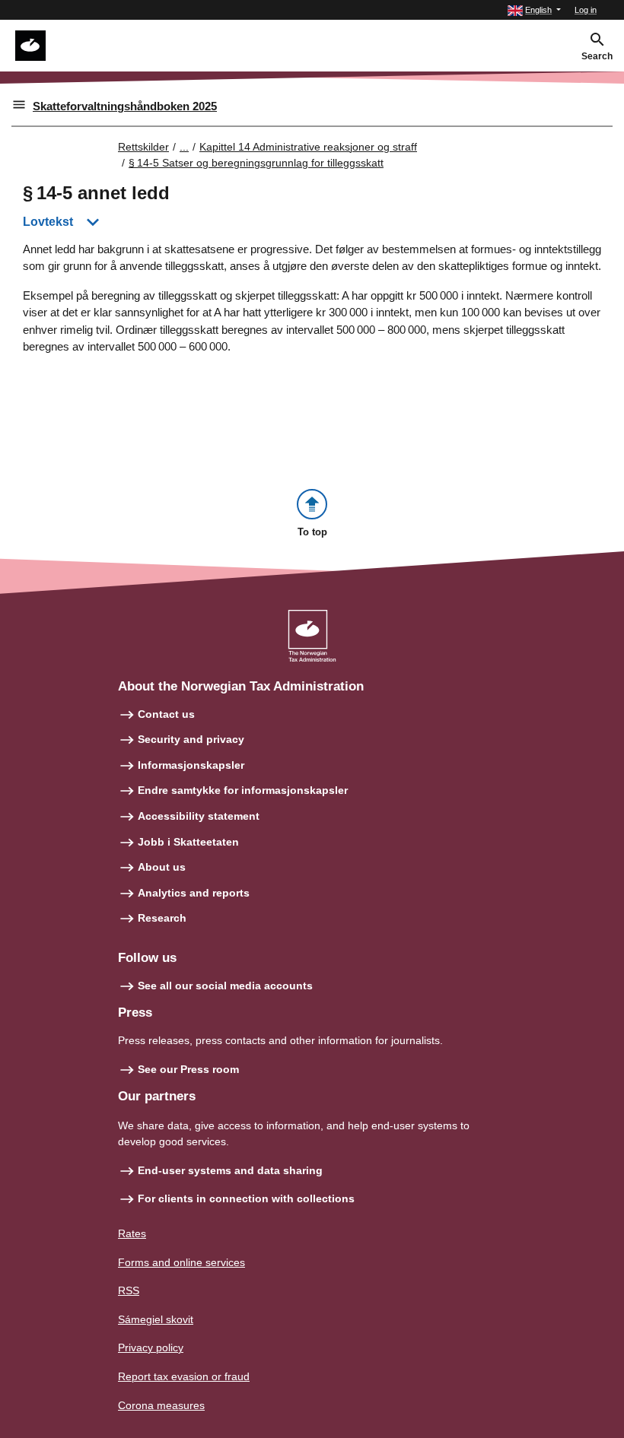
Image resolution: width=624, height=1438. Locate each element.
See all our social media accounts (225, 985)
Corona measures (161, 1405)
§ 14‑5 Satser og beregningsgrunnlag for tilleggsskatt (256, 163)
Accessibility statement (198, 816)
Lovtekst (48, 221)
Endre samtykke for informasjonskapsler (243, 790)
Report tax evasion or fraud (184, 1376)
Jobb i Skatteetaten (188, 842)
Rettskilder (143, 147)
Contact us (166, 714)
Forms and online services (181, 1262)
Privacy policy (150, 1347)
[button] (534, 10)
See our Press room (188, 1069)
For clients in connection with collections (246, 1198)
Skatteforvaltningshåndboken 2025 (125, 106)
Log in (586, 9)
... (184, 147)
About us (162, 867)
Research (162, 918)
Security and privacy (191, 739)
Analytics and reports (194, 893)
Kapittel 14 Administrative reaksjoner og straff (308, 147)
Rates (132, 1233)
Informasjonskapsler (191, 765)
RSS (128, 1290)
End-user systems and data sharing (230, 1170)
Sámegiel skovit (155, 1319)
